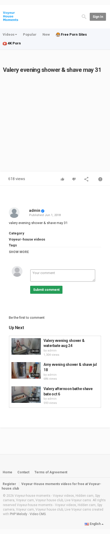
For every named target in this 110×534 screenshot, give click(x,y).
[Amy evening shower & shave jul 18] (26, 370)
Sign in (98, 17)
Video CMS (38, 514)
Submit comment (46, 290)
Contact (23, 472)
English (95, 524)
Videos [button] (8, 34)
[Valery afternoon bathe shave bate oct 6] (26, 394)
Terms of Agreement (50, 472)
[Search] (84, 16)
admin (34, 210)
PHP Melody (18, 514)
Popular (30, 34)
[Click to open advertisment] (55, 119)
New (46, 34)
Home (7, 472)
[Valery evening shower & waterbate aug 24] (26, 346)
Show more (19, 252)
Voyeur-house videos (27, 239)
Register (9, 484)
